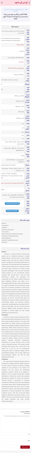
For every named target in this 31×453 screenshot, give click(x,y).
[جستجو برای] (29, 3)
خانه (25, 9)
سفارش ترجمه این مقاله (12, 210)
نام (29, 434)
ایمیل (28, 440)
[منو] (2, 3)
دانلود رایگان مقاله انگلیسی (11, 203)
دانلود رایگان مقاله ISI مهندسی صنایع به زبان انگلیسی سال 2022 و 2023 (14, 10)
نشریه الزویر (21, 62)
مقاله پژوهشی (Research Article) (16, 68)
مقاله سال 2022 (20, 45)
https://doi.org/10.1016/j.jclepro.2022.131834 (12, 183)
